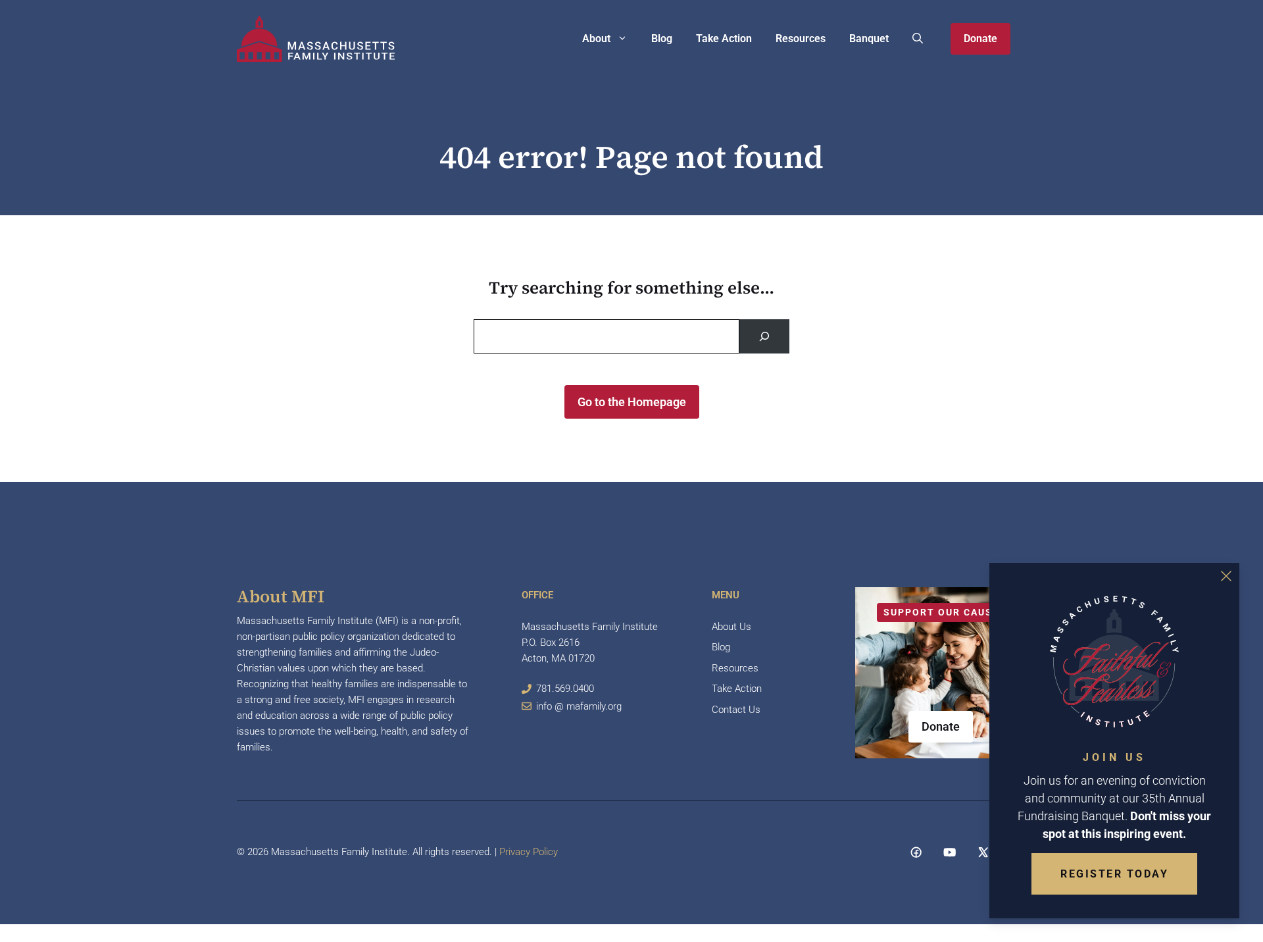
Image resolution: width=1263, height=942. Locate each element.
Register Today (1114, 874)
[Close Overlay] (1226, 576)
